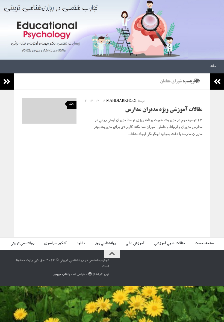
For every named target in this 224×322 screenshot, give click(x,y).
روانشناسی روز (105, 243)
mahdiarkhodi (121, 101)
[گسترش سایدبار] (7, 81)
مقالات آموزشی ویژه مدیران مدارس (163, 110)
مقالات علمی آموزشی (169, 243)
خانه (213, 66)
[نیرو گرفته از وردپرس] (90, 274)
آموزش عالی (135, 243)
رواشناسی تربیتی (22, 243)
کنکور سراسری (55, 243)
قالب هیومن (60, 274)
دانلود (80, 243)
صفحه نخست (204, 243)
